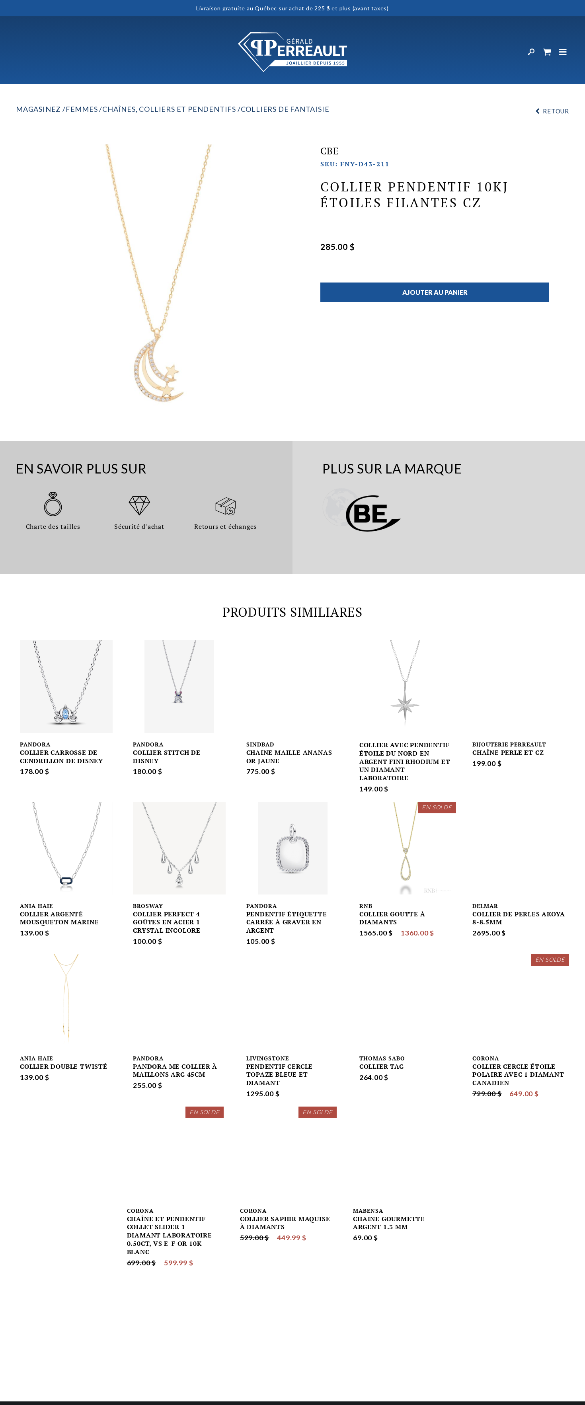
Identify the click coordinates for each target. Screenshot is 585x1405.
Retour (556, 111)
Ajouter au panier (435, 292)
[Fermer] (563, 52)
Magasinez (38, 109)
